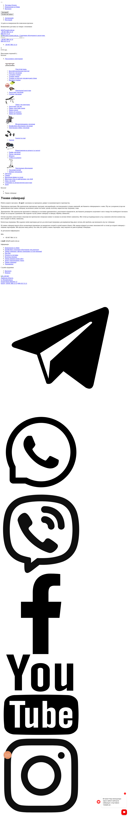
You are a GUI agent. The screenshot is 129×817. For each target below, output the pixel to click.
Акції (7, 184)
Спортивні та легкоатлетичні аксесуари (18, 182)
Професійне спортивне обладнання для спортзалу (22, 249)
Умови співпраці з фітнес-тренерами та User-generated (23, 251)
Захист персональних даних (14, 260)
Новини (7, 273)
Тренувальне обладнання (24, 168)
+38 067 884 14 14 (7, 32)
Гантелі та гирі (20, 138)
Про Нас (8, 253)
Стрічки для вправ (15, 94)
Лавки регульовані (15, 113)
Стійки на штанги (15, 158)
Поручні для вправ (15, 73)
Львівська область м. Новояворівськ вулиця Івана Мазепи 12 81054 (9, 280)
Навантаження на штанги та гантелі (27, 150)
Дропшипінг (9, 264)
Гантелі (11, 140)
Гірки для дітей (10, 181)
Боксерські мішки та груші (14, 177)
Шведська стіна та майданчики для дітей (19, 179)
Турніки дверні (14, 76)
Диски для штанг (15, 154)
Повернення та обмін (12, 248)
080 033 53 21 (5, 33)
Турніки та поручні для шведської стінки (23, 78)
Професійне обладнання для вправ (21, 126)
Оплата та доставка (11, 255)
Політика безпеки (11, 257)
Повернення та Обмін (12, 7)
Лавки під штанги (15, 112)
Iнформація (5, 244)
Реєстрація (8, 20)
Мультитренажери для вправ (25, 124)
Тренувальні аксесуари (23, 90)
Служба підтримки (7, 267)
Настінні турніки (15, 80)
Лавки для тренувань (22, 104)
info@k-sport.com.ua (7, 30)
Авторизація (9, 18)
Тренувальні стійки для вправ (19, 128)
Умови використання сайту (14, 258)
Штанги (11, 156)
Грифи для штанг (15, 152)
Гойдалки (8, 173)
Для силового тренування (14, 59)
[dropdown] (1, 2)
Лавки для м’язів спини (17, 108)
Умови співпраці (10, 262)
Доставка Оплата (11, 5)
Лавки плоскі (13, 110)
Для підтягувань (21, 69)
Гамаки (7, 175)
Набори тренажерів (15, 172)
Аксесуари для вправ (16, 92)
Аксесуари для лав (15, 106)
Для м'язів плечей (15, 170)
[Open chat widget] (124, 812)
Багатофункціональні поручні (19, 71)
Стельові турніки (15, 74)
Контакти (8, 9)
